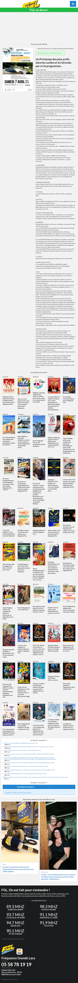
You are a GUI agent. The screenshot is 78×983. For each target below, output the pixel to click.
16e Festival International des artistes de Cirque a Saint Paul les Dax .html (26, 766)
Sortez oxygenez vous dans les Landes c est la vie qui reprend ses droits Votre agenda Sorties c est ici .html (36, 777)
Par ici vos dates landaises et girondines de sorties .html (20, 743)
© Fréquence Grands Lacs (9, 979)
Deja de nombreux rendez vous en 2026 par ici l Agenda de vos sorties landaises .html (29, 770)
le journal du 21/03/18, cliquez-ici (50, 53)
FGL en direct (39, 10)
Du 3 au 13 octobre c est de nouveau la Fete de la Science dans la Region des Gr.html (29, 762)
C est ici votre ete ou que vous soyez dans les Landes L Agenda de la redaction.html (29, 754)
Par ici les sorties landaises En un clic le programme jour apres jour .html (25, 773)
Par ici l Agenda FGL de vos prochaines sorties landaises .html (22, 750)
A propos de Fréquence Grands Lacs (12, 939)
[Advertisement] (39, 27)
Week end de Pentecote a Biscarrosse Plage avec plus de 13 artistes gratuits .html (28, 746)
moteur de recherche (25, 792)
